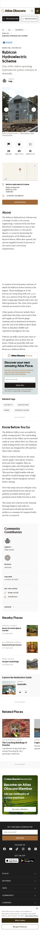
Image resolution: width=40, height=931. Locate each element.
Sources (7, 607)
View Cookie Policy (31, 916)
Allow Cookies (20, 920)
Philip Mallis (9, 550)
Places (5, 873)
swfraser (8, 567)
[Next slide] (34, 109)
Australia (21, 684)
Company (6, 903)
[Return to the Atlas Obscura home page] (13, 11)
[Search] (32, 11)
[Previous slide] (6, 109)
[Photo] (32, 630)
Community (8, 895)
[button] (8, 144)
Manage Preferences (20, 927)
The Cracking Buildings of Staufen (14, 743)
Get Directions (20, 202)
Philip (10, 81)
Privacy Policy (17, 391)
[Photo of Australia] (9, 687)
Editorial (6, 881)
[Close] (37, 908)
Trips (4, 888)
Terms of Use (27, 391)
